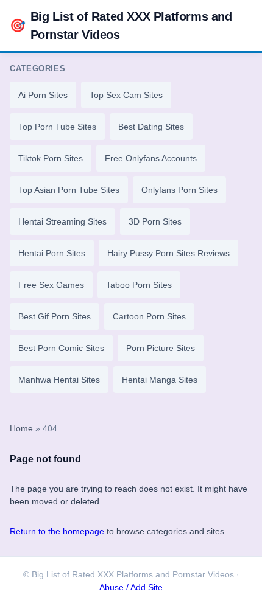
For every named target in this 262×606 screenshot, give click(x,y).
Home (21, 428)
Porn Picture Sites (160, 348)
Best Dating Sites (151, 126)
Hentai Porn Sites (51, 253)
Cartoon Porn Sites (149, 316)
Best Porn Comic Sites (61, 348)
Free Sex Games (51, 285)
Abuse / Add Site (131, 587)
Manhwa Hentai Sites (59, 380)
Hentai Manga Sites (159, 380)
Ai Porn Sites (43, 95)
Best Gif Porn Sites (54, 316)
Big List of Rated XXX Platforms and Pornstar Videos (121, 25)
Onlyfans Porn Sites (179, 190)
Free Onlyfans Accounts (151, 158)
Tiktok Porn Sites (50, 158)
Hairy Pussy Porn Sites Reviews (168, 253)
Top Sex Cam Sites (126, 95)
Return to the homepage (57, 531)
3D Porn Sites (155, 221)
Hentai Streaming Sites (62, 221)
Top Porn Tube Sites (57, 126)
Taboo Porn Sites (139, 285)
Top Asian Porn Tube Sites (68, 190)
